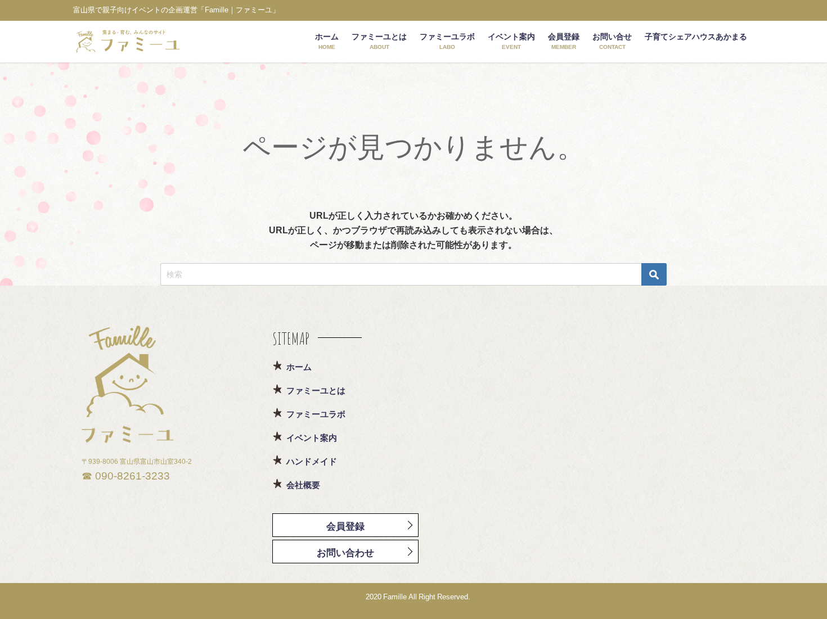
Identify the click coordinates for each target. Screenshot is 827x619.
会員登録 (345, 526)
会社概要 (303, 485)
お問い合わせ (345, 552)
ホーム (299, 367)
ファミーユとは (315, 390)
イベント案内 (311, 437)
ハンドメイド (311, 461)
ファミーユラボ (315, 414)
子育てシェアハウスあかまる (696, 36)
